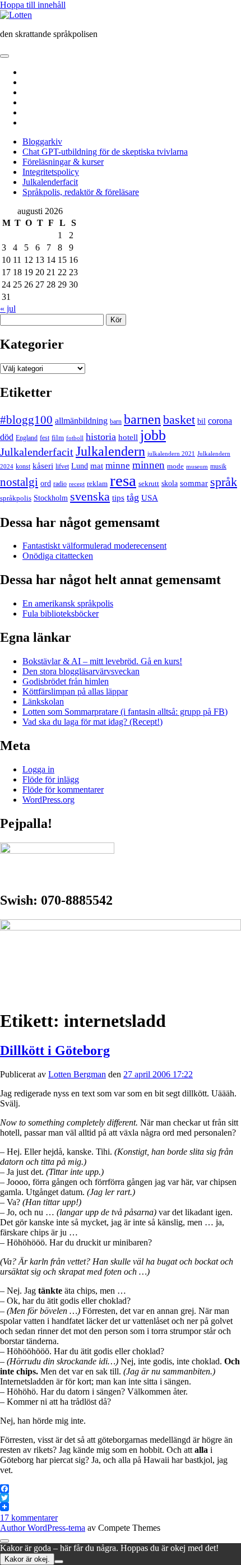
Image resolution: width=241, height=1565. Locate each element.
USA (149, 497)
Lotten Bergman (77, 1074)
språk (223, 482)
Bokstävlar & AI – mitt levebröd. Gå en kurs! (102, 661)
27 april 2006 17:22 (158, 1074)
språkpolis (15, 498)
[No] (58, 1561)
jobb (153, 435)
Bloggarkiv (42, 141)
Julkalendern (110, 451)
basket (179, 420)
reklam (97, 483)
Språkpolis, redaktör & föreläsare (80, 192)
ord (45, 483)
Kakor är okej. (27, 1559)
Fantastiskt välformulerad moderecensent (94, 545)
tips (118, 497)
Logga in (38, 769)
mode (175, 466)
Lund (79, 465)
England (27, 438)
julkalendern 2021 (171, 453)
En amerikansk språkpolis (67, 603)
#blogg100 (26, 420)
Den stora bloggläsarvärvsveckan (81, 671)
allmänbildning (81, 420)
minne (117, 465)
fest (44, 438)
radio (60, 484)
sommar (194, 483)
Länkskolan (43, 701)
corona (220, 420)
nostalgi (19, 482)
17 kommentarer (29, 1517)
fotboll (75, 437)
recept (77, 484)
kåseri (43, 465)
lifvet (62, 466)
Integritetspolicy (50, 172)
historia (101, 436)
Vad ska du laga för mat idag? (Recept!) (92, 721)
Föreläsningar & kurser (63, 161)
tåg (133, 497)
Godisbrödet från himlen (65, 681)
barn (116, 421)
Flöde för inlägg (50, 779)
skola (169, 483)
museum (197, 466)
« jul (8, 308)
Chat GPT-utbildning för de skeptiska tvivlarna (105, 151)
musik (218, 466)
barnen (142, 419)
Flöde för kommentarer (63, 789)
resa (123, 480)
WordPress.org (48, 799)
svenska (90, 496)
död (6, 437)
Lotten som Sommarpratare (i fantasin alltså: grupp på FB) (125, 711)
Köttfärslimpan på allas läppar (75, 691)
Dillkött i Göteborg (55, 1050)
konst (23, 466)
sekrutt (148, 483)
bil (201, 420)
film (58, 438)
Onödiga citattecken (57, 556)
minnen (148, 465)
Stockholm (51, 498)
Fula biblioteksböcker (60, 613)
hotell (128, 437)
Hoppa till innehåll (33, 5)
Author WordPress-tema (42, 1527)
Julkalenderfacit (50, 182)
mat (96, 465)
